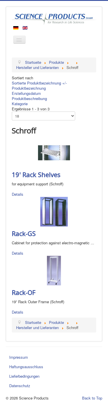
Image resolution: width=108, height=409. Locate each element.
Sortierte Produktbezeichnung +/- (39, 83)
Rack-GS (24, 233)
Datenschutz (19, 385)
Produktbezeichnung (29, 88)
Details (17, 194)
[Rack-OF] (54, 270)
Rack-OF (23, 292)
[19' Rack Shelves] (54, 152)
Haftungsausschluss (26, 366)
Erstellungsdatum (26, 93)
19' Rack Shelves (36, 174)
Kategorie (20, 103)
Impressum (18, 357)
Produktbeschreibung (29, 98)
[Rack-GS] (54, 211)
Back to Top (92, 398)
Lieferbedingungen (24, 376)
